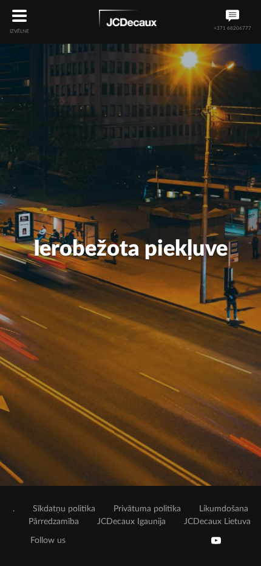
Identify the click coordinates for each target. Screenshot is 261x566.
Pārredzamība (54, 521)
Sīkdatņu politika (64, 509)
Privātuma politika (147, 509)
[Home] (128, 21)
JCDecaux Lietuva (217, 521)
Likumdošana (223, 509)
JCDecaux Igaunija (131, 521)
